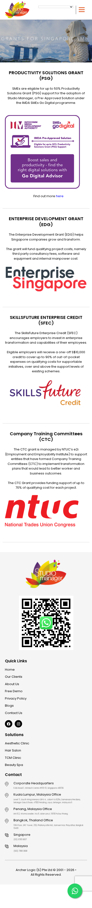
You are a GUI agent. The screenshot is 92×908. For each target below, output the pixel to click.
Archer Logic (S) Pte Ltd (34, 870)
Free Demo (14, 691)
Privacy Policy (15, 698)
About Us (12, 684)
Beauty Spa (14, 765)
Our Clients (13, 676)
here (60, 196)
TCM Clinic (13, 757)
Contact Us (13, 713)
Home (10, 669)
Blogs (9, 705)
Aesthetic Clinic (17, 743)
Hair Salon (13, 750)
